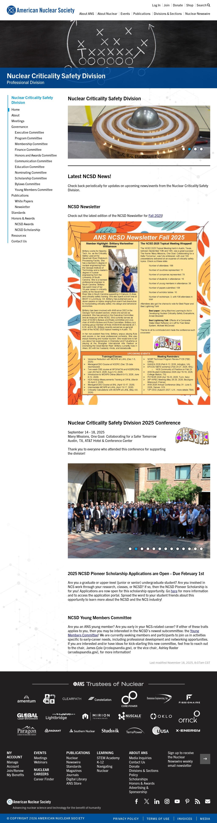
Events (125, 13)
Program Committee (28, 138)
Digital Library (76, 779)
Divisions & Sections (168, 13)
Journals (72, 775)
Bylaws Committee (27, 184)
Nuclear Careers (41, 771)
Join (167, 5)
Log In (156, 5)
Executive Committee (29, 132)
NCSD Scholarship (27, 230)
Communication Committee (33, 161)
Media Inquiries (140, 758)
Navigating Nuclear (104, 768)
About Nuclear (107, 13)
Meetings (17, 121)
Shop (189, 5)
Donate (178, 5)
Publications (141, 13)
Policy (133, 775)
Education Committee (30, 167)
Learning (105, 752)
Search (202, 5)
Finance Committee (28, 149)
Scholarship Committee (31, 178)
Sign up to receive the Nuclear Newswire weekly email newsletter (181, 758)
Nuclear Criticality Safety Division (56, 75)
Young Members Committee (34, 189)
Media (205, 818)
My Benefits (15, 775)
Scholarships (138, 779)
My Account (14, 754)
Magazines (74, 770)
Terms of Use (158, 818)
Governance (19, 126)
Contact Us (19, 241)
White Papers (24, 201)
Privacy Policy (126, 818)
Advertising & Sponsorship (139, 789)
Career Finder (44, 779)
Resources (18, 235)
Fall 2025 (155, 215)
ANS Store (73, 783)
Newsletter (22, 207)
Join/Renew (15, 770)
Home (15, 109)
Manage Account (13, 764)
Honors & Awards (23, 218)
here (174, 591)
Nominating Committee (31, 172)
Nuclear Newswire (197, 13)
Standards (18, 212)
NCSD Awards (24, 224)
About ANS (86, 13)
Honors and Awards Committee (36, 155)
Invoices (184, 818)
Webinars (40, 762)
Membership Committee (31, 144)
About (15, 115)
